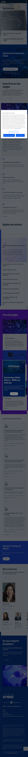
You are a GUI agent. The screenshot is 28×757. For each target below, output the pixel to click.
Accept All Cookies (20, 135)
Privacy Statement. (18, 128)
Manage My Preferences (13, 131)
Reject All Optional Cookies (9, 135)
